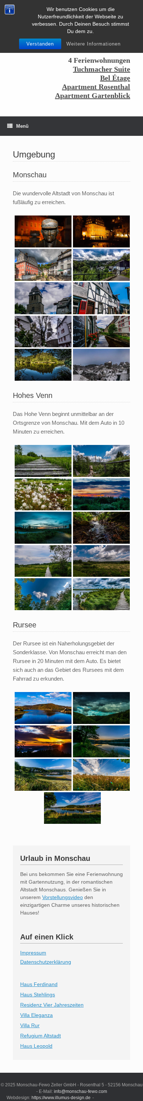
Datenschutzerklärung (45, 962)
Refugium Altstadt (40, 1036)
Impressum (33, 953)
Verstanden (40, 44)
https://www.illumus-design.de (61, 1097)
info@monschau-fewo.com (80, 1091)
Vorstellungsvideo (62, 897)
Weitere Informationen (93, 44)
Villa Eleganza (36, 1015)
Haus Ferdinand (39, 984)
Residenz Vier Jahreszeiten (52, 1005)
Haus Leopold (36, 1046)
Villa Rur (30, 1025)
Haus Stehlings (37, 994)
